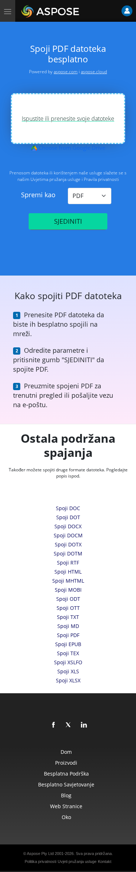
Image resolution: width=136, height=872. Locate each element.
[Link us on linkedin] (84, 725)
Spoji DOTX (68, 544)
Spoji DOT (68, 517)
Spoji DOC (68, 508)
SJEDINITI (68, 221)
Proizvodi (66, 762)
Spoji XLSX (68, 680)
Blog (66, 795)
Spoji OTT (68, 607)
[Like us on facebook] (53, 725)
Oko (66, 817)
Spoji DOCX (68, 526)
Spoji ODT (68, 598)
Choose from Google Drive (71, 147)
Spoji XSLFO (68, 662)
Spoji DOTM (68, 553)
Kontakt (104, 861)
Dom (66, 751)
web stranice (66, 806)
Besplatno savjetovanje (66, 784)
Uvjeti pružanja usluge (77, 861)
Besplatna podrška (66, 773)
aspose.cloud (94, 72)
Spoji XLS (68, 671)
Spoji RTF (68, 562)
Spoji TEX (68, 653)
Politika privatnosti (40, 861)
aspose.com (66, 72)
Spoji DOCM (68, 535)
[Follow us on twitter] (69, 725)
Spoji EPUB (68, 644)
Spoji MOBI (68, 589)
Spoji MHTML (68, 580)
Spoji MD (68, 626)
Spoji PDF (68, 635)
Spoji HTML (68, 571)
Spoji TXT (68, 616)
